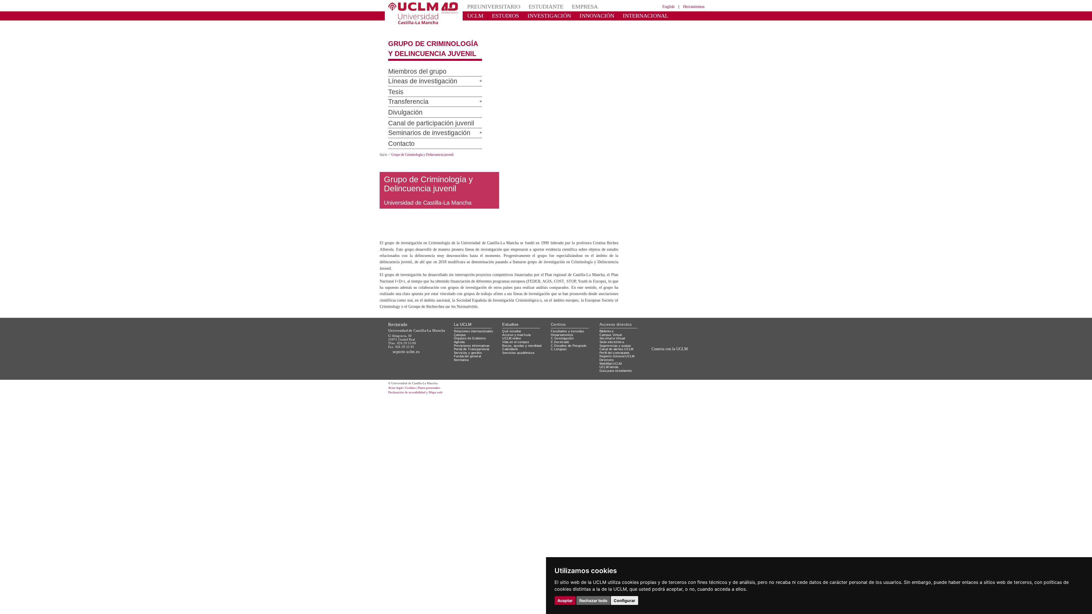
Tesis (394, 87)
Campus (460, 352)
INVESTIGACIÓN (539, 15)
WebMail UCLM (611, 380)
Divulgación (402, 107)
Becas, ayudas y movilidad (523, 362)
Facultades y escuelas (568, 348)
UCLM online (512, 355)
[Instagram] (649, 378)
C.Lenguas (559, 366)
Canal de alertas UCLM (617, 366)
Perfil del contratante (616, 370)
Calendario (511, 366)
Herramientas (691, 6)
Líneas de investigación (417, 76)
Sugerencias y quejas (616, 362)
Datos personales (436, 405)
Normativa (462, 377)
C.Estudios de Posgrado (569, 362)
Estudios (510, 341)
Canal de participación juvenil (423, 118)
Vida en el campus (517, 359)
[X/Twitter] (664, 378)
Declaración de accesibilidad (410, 409)
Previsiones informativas (474, 362)
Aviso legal (396, 405)
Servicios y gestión (469, 370)
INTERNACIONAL (621, 15)
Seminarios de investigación (422, 128)
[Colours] (686, 349)
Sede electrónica (613, 359)
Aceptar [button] (565, 600)
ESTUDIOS (500, 15)
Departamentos (563, 352)
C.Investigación (563, 355)
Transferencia (404, 97)
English (663, 6)
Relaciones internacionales (475, 348)
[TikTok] (657, 378)
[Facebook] (670, 378)
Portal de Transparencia (473, 366)
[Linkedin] (682, 378)
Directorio (607, 377)
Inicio (384, 149)
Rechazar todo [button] (593, 600)
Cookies (414, 405)
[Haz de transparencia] (660, 349)
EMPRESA (570, 6)
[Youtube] (689, 378)
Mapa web (443, 409)
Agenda (460, 359)
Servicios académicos (519, 370)
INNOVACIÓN (580, 15)
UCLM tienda (609, 384)
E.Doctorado (561, 359)
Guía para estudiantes (617, 388)
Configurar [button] (624, 600)
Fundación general (469, 373)
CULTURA (659, 15)
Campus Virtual (611, 352)
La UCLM (463, 341)
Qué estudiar (512, 348)
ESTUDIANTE (536, 6)
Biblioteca (607, 348)
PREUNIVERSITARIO (489, 6)
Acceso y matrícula (517, 352)
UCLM (473, 15)
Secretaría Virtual (613, 355)
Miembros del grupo (411, 66)
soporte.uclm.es (408, 369)
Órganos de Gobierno (471, 355)
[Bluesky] (677, 378)
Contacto (399, 139)
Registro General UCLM (618, 373)
